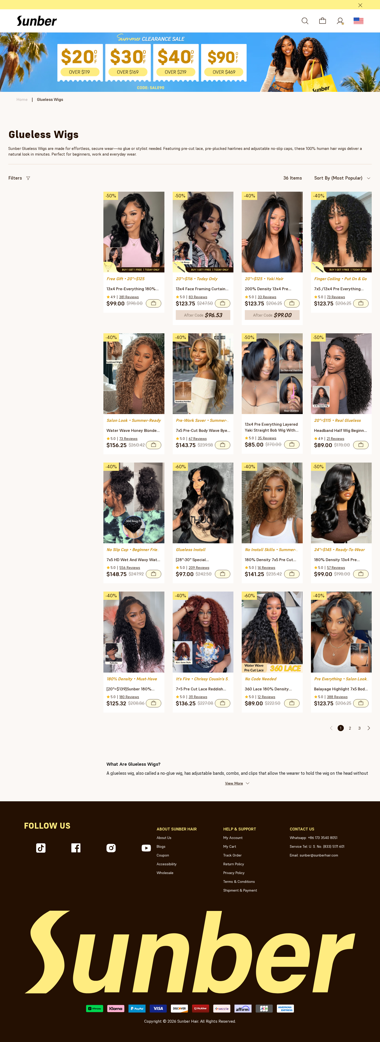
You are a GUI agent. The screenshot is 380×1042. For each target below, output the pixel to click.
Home (22, 99)
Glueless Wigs (50, 99)
